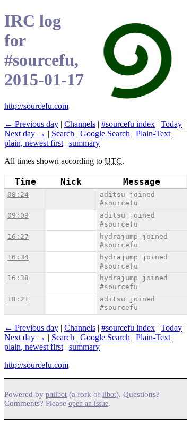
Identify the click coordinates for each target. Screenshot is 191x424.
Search (62, 133)
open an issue (88, 404)
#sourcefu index (128, 123)
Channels (80, 123)
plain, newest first (33, 143)
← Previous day (31, 123)
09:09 (18, 215)
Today (171, 123)
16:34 (18, 257)
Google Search (105, 133)
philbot (56, 395)
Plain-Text (153, 133)
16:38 (18, 278)
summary (84, 143)
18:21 (18, 299)
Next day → (25, 133)
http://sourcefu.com (36, 105)
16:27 (18, 236)
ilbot (109, 395)
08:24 (18, 194)
